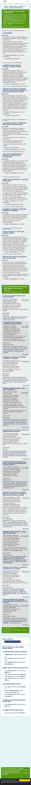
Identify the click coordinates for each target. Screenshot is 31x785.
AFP (6, 449)
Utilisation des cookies (21, 770)
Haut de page (25, 354)
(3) (15, 679)
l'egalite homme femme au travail (18, 316)
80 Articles (13, 55)
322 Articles (14, 84)
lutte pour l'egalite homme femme (17, 452)
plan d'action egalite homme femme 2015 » (14, 30)
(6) (15, 713)
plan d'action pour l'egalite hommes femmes (16, 420)
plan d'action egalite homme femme (15, 348)
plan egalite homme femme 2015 (12, 58)
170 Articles (13, 224)
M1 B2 (7, 315)
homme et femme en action (15, 622)
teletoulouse (9, 554)
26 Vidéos (6, 55)
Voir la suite (6, 313)
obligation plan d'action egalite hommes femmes (16, 378)
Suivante (20, 630)
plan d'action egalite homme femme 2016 (14, 204)
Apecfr (7, 375)
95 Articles (13, 172)
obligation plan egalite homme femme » (13, 206)
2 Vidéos (6, 224)
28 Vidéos (6, 112)
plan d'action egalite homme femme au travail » (15, 86)
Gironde (8, 417)
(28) (15, 695)
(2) (16, 655)
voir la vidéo (5, 35)
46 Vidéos (6, 84)
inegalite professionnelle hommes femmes (13, 486)
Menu (27, 1)
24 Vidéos (6, 149)
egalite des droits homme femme (14, 592)
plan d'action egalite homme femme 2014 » (14, 151)
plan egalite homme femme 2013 (12, 115)
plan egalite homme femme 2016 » (11, 177)
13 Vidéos (6, 172)
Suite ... (11, 24)
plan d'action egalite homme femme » (12, 62)
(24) (14, 691)
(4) (15, 676)
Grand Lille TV (9, 587)
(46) (15, 659)
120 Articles (13, 278)
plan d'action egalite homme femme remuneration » (12, 229)
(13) (15, 705)
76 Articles (13, 200)
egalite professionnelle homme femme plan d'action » (15, 120)
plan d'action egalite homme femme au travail (17, 522)
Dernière (25, 630)
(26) (15, 671)
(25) (15, 674)
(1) (15, 663)
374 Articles (12, 292)
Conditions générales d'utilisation (13, 769)
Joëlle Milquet (8, 518)
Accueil (4, 768)
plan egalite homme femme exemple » (13, 254)
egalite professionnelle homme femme (12, 318)
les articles (14, 26)
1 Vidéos (6, 251)
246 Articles (14, 112)
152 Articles (13, 251)
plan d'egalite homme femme (20, 484)
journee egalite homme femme (10, 591)
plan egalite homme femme (9, 454)
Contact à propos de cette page (10, 771)
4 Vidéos (6, 200)
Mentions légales (12, 768)
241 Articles (14, 149)
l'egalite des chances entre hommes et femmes (13, 523)
